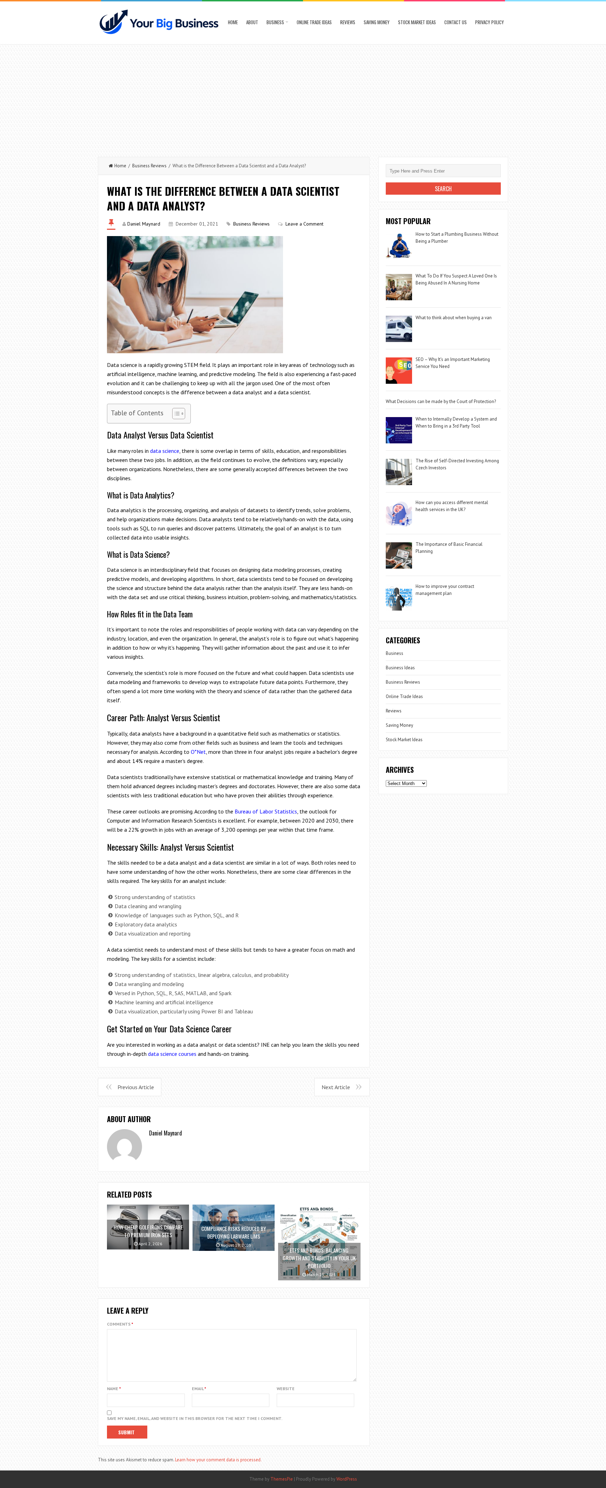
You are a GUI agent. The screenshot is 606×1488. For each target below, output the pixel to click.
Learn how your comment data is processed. (218, 1460)
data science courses (172, 1053)
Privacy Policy (489, 22)
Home (233, 22)
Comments (120, 1324)
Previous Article (135, 1087)
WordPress (346, 1479)
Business (275, 22)
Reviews (347, 22)
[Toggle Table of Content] (175, 414)
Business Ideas (400, 668)
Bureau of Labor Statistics (266, 811)
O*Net (198, 751)
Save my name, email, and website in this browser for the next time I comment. (194, 1418)
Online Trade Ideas (314, 22)
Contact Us (455, 22)
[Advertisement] (303, 97)
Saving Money (377, 22)
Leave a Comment (304, 224)
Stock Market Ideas (417, 22)
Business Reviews (149, 166)
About (252, 22)
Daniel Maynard (143, 224)
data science (164, 450)
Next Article (336, 1087)
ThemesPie (281, 1479)
